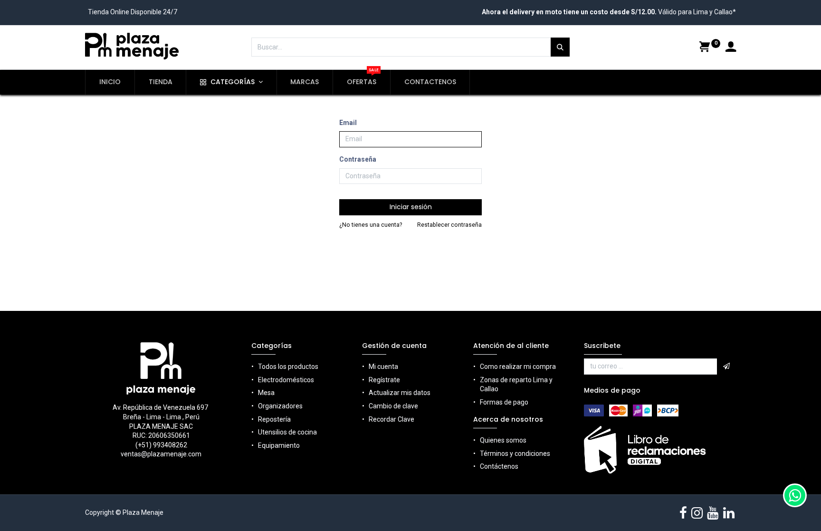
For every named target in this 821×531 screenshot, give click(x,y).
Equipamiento (279, 445)
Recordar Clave (391, 419)
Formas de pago (504, 402)
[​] (683, 513)
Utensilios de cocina (287, 432)
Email (348, 122)
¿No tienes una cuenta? (370, 225)
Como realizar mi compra (518, 366)
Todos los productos (288, 366)
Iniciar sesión (411, 207)
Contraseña (357, 159)
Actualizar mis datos (399, 392)
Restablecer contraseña (449, 225)
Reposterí (272, 419)
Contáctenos (499, 466)
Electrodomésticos (286, 380)
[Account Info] (731, 48)
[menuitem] (110, 82)
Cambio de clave (393, 406)
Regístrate (384, 380)
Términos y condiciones (515, 453)
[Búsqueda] (560, 47)
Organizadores (280, 406)
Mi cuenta (383, 366)
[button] (726, 366)
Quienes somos (503, 440)
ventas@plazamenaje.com (161, 454)
